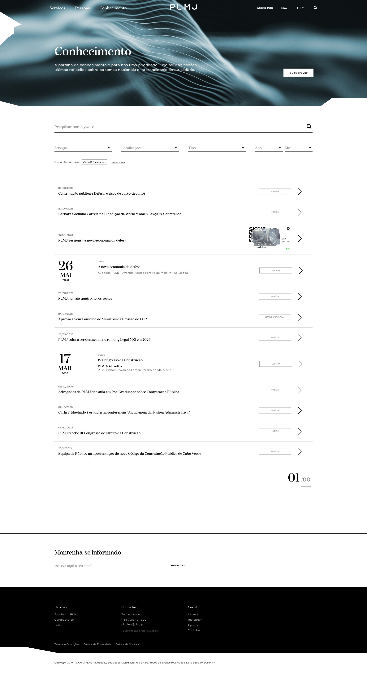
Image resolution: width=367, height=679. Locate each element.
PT (299, 8)
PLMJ (183, 6)
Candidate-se (64, 619)
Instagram (195, 619)
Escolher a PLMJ (66, 614)
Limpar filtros (118, 162)
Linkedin (194, 614)
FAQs (58, 625)
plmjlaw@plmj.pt (132, 624)
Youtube (194, 630)
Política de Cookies (127, 644)
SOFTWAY (210, 662)
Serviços (57, 7)
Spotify (193, 625)
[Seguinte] (306, 486)
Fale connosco (131, 614)
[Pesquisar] (315, 8)
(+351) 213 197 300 (133, 619)
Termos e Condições (67, 644)
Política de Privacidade (97, 644)
